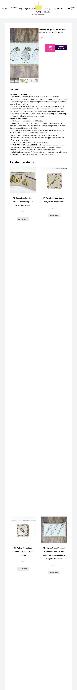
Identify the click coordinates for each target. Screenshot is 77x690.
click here (50, 106)
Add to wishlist (61, 47)
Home (4, 9)
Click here (24, 116)
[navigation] (47, 9)
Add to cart (50, 47)
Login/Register (24, 9)
